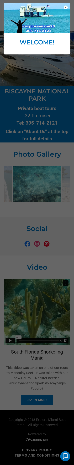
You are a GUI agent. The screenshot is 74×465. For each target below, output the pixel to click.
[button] (65, 456)
